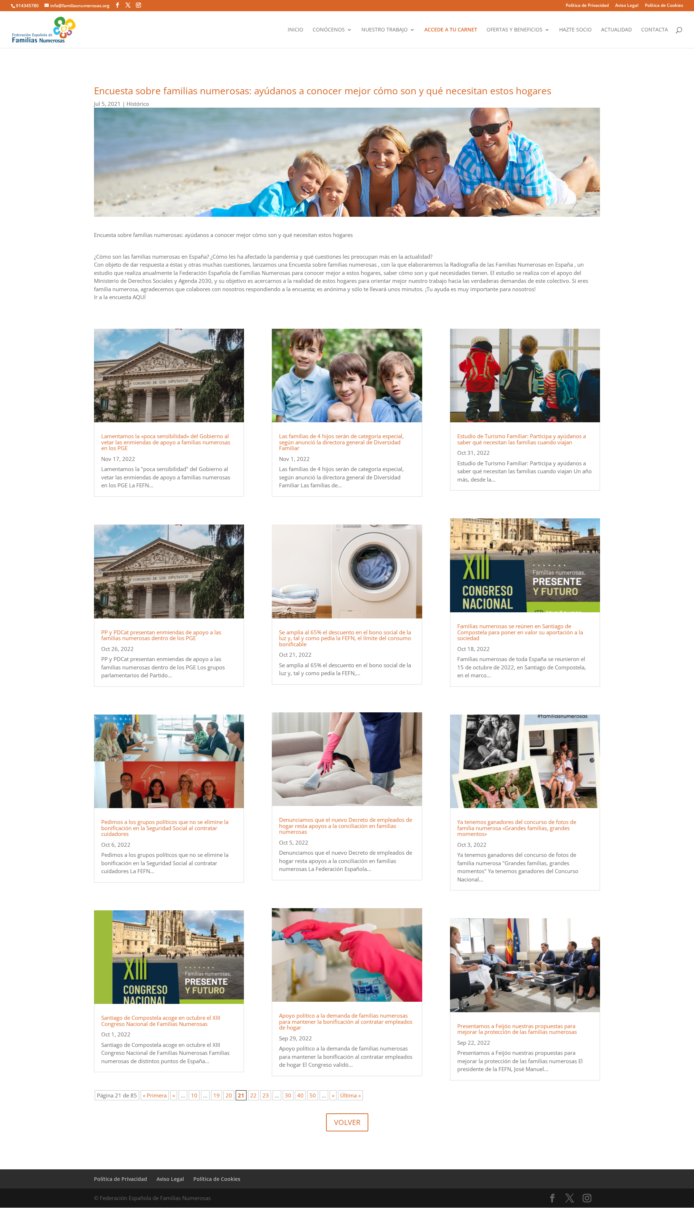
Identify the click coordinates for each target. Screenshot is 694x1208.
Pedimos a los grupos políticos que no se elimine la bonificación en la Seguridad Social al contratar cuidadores (164, 827)
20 (229, 1095)
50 (312, 1095)
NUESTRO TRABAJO (384, 30)
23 (265, 1095)
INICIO (295, 30)
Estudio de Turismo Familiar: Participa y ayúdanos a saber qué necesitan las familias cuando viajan (521, 439)
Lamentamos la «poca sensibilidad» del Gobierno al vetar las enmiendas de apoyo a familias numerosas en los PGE (165, 442)
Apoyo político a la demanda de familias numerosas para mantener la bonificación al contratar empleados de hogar (345, 1021)
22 (253, 1095)
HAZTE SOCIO (575, 30)
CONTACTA (654, 30)
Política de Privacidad (587, 5)
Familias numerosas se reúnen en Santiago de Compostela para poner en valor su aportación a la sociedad (520, 632)
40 (300, 1095)
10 (194, 1095)
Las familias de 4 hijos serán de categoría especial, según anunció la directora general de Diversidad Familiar (341, 442)
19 (216, 1095)
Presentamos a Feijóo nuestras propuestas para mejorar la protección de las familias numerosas (517, 1029)
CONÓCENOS (329, 30)
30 (288, 1095)
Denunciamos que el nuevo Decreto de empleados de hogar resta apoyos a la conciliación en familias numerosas (345, 825)
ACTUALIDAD (616, 30)
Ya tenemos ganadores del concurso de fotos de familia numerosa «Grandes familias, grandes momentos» (516, 827)
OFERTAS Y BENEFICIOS (515, 30)
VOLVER (347, 1122)
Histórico (138, 103)
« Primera (155, 1095)
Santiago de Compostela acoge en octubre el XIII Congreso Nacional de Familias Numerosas (160, 1020)
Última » (350, 1095)
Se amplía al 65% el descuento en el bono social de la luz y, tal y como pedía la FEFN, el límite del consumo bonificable (345, 638)
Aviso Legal (626, 5)
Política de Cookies (664, 5)
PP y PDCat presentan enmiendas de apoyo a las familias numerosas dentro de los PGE (161, 635)
